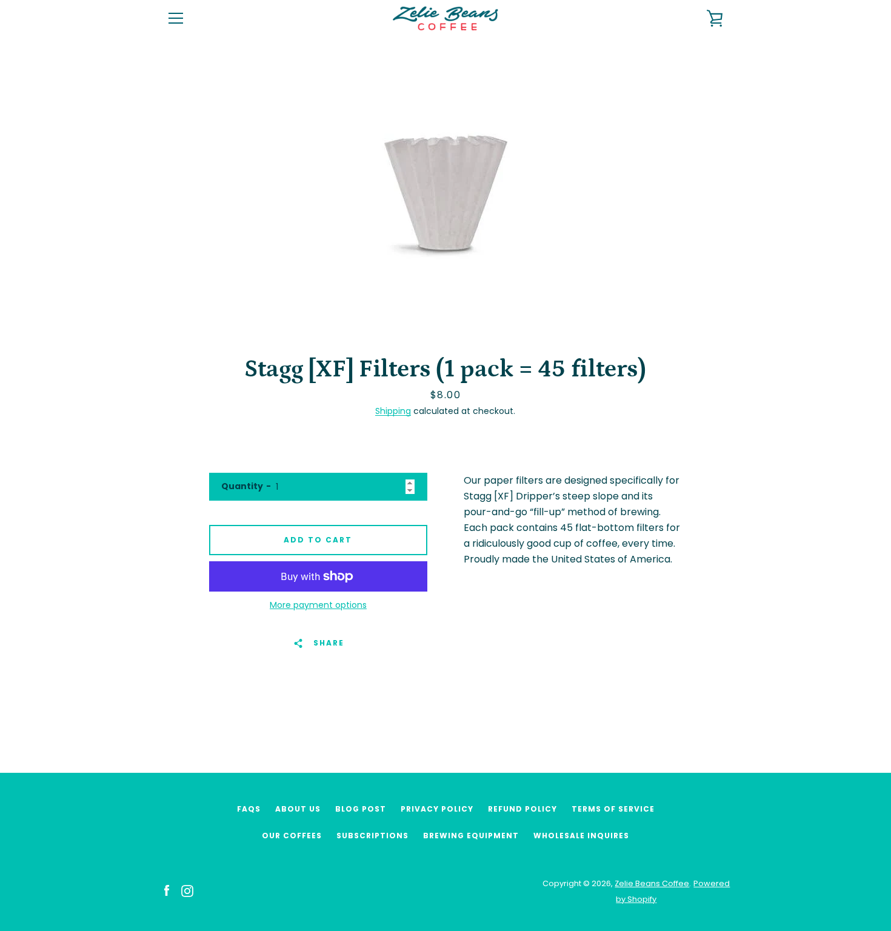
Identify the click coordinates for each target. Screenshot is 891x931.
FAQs (249, 809)
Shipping (393, 411)
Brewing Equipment (471, 835)
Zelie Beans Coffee (652, 883)
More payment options (318, 605)
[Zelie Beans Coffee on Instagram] (187, 891)
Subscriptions (372, 835)
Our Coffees (292, 835)
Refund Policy (522, 809)
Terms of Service (613, 809)
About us (298, 809)
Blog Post (360, 809)
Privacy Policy (437, 809)
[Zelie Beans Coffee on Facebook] (167, 891)
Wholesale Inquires (581, 835)
